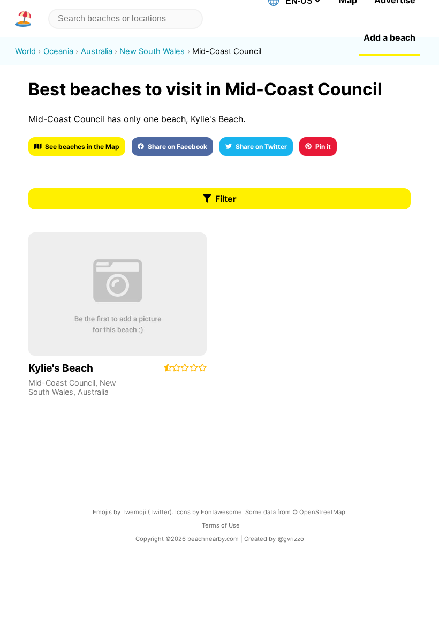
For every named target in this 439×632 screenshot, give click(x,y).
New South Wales (72, 387)
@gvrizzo (291, 539)
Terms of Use (221, 525)
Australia (93, 391)
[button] (25, 19)
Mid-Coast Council (61, 382)
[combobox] (123, 19)
